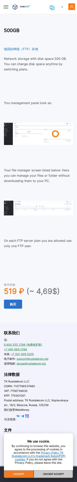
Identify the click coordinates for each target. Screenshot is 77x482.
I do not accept (53, 474)
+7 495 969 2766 (15, 349)
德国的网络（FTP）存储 (21, 49)
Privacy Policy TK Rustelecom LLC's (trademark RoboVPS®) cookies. (38, 456)
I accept (18, 474)
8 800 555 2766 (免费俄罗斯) (23, 344)
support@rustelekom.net (32, 358)
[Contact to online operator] (52, 8)
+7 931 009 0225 (22, 354)
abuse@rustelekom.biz (31, 363)
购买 (13, 304)
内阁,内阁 (71, 6)
